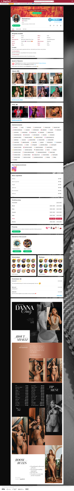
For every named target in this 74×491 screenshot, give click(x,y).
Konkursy (30, 3)
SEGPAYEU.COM (30, 486)
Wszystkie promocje (23, 3)
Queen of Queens (42, 63)
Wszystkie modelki (4, 3)
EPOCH (26, 486)
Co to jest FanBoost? (58, 21)
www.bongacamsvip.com (16, 486)
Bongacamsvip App (38, 3)
